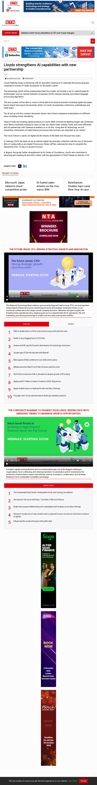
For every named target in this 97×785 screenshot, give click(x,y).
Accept (83, 781)
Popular (26, 324)
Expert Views (48, 485)
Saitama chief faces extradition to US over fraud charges (47, 33)
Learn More (72, 781)
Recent (71, 324)
